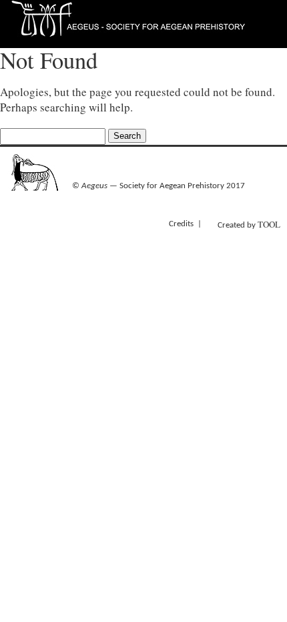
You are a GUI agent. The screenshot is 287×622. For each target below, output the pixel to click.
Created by (249, 224)
